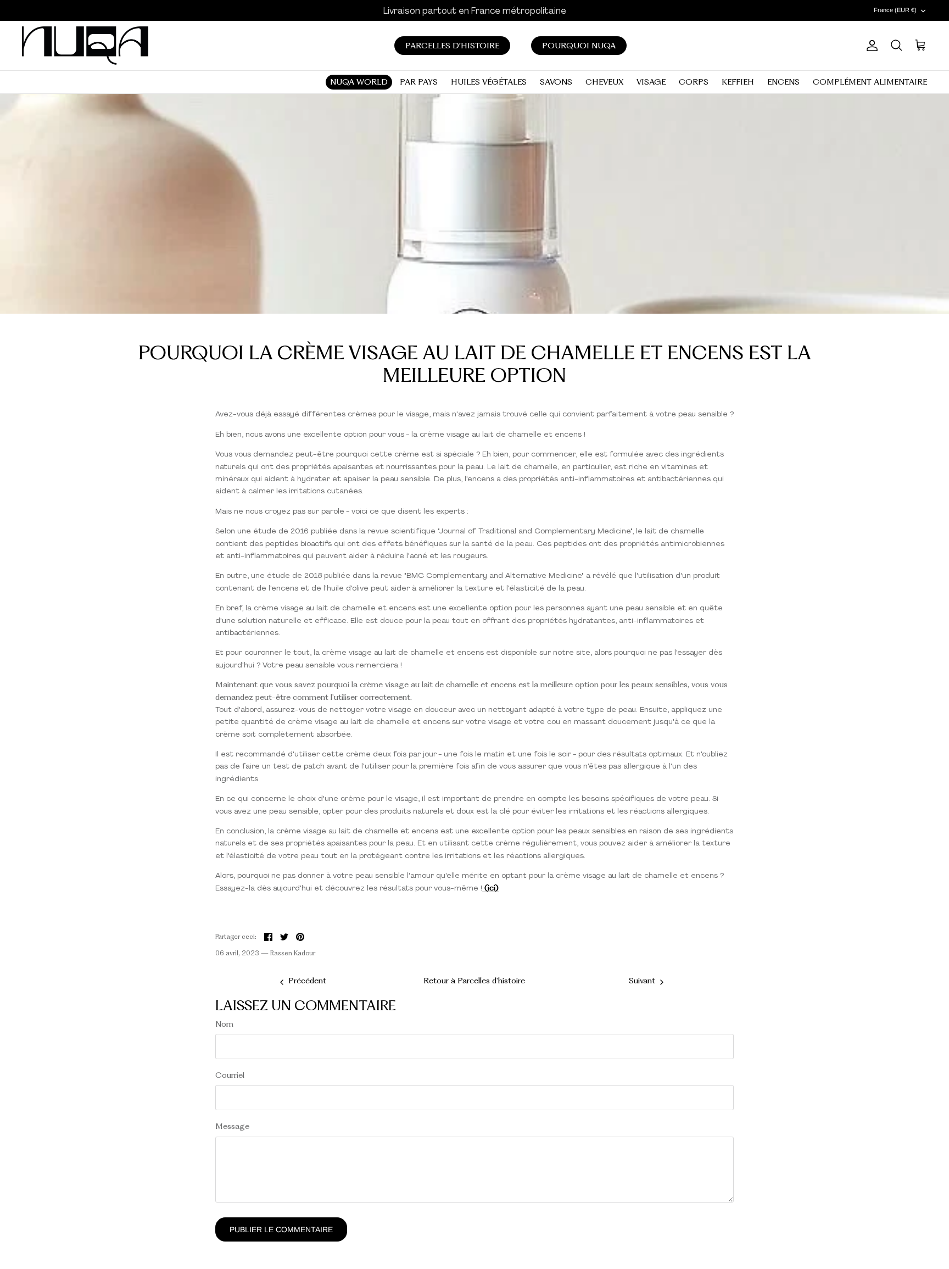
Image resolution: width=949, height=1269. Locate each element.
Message (232, 1126)
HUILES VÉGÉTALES (489, 82)
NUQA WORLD (359, 82)
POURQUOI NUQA (579, 46)
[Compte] (870, 45)
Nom (224, 1024)
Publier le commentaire (281, 1229)
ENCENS (783, 82)
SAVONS (556, 82)
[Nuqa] (85, 45)
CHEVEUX (604, 82)
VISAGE (651, 82)
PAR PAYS (419, 82)
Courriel (229, 1075)
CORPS (693, 82)
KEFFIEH (738, 82)
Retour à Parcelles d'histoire (474, 981)
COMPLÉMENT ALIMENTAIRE (870, 82)
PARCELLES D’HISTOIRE (452, 46)
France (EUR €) (895, 10)
